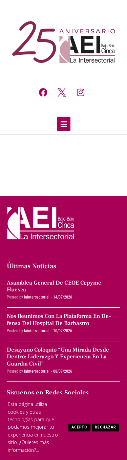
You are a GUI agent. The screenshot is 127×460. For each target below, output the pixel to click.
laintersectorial (36, 297)
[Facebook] (43, 92)
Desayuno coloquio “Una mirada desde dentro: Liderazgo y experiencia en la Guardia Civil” (58, 357)
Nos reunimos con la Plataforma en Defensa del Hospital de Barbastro (59, 319)
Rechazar (105, 427)
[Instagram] (80, 92)
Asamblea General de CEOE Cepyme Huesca (54, 286)
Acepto (79, 427)
